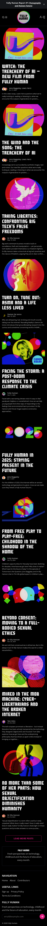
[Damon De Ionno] (3, 315)
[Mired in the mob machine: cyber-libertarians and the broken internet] (23, 671)
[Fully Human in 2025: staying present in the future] (23, 432)
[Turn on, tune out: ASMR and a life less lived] (23, 275)
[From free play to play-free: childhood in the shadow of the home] (23, 509)
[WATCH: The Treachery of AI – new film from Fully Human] (23, 44)
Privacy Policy (17, 891)
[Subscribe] (42, 916)
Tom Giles (11, 721)
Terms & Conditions (11, 895)
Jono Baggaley (15, 88)
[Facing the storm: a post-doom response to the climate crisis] (23, 349)
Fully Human (12, 393)
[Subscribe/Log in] (40, 17)
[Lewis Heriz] (5, 89)
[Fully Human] (3, 394)
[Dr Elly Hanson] (3, 239)
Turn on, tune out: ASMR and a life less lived (21, 302)
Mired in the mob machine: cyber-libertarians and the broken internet (20, 704)
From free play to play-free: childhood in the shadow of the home (21, 541)
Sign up (5, 891)
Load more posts (23, 838)
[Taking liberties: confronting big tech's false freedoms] (23, 194)
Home (5, 880)
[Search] (3, 17)
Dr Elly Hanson (13, 238)
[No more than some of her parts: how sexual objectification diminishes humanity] (23, 760)
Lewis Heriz (26, 88)
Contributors (24, 880)
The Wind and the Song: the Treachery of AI (20, 147)
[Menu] (43, 17)
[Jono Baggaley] (3, 89)
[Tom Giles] (3, 721)
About (13, 880)
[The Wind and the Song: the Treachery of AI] (23, 120)
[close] (44, 4)
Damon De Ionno (14, 314)
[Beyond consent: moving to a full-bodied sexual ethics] (23, 595)
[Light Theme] (6, 17)
